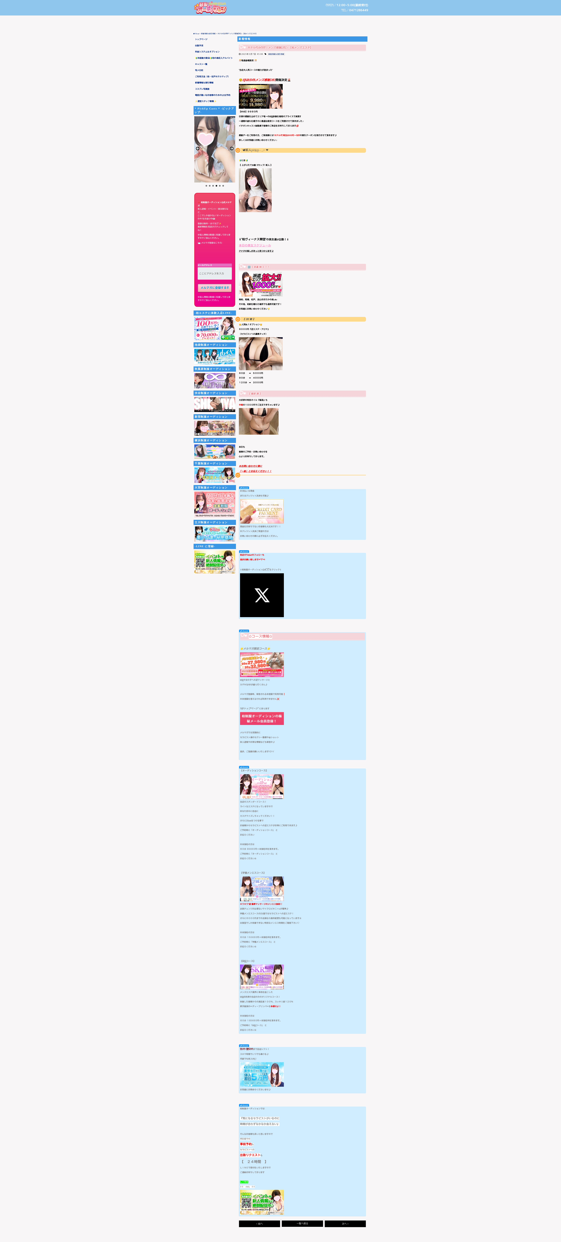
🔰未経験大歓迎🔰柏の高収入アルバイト (214, 58)
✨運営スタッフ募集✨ (205, 101)
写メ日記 (199, 70)
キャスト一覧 (201, 64)
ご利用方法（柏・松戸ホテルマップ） (212, 76)
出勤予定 (199, 45)
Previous (198, 149)
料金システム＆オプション (207, 52)
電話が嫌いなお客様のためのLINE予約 (212, 95)
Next (231, 149)
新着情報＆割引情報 (204, 83)
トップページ (201, 39)
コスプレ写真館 (202, 89)
